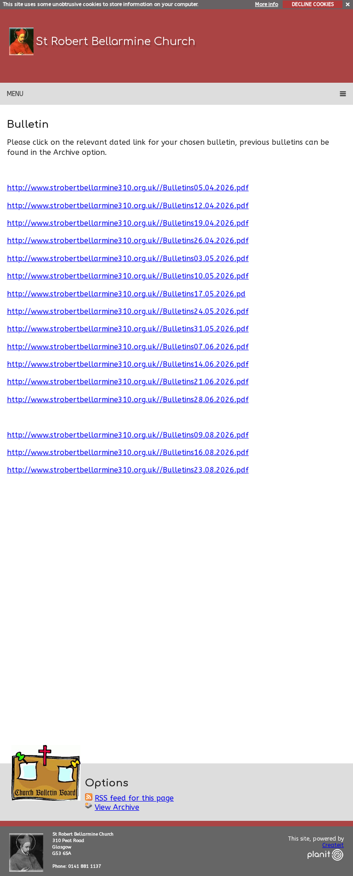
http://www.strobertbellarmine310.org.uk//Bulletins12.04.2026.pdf (128, 205)
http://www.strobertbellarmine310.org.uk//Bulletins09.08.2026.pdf (128, 435)
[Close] (348, 3)
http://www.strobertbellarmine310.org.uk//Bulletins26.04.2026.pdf (128, 240)
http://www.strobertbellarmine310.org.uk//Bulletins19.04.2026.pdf (128, 223)
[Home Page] (21, 41)
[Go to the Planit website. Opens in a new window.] (325, 866)
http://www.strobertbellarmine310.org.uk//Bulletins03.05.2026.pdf (128, 258)
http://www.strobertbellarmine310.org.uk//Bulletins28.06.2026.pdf (128, 399)
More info (266, 4)
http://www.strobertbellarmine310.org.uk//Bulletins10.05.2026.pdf (128, 276)
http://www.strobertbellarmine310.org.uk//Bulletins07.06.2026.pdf (128, 346)
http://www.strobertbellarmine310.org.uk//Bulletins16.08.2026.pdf (128, 452)
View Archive (117, 807)
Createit (333, 845)
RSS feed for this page (134, 798)
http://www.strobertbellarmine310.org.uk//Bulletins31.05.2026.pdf (128, 328)
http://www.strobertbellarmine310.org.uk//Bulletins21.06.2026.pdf (128, 381)
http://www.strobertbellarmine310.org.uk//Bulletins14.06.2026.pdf (128, 364)
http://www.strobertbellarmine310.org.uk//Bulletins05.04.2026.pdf (128, 187)
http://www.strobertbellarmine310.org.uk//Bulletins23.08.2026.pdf (128, 470)
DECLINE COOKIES (313, 4)
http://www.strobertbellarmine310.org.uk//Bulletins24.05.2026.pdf (128, 311)
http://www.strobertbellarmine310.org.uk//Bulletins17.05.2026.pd (126, 294)
